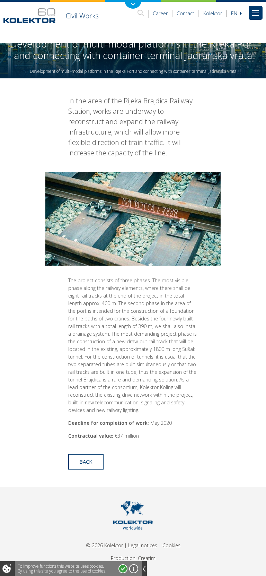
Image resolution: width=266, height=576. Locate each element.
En (235, 13)
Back (85, 461)
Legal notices (142, 545)
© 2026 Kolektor (104, 545)
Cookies (171, 545)
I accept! (122, 568)
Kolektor (212, 13)
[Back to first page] (133, 538)
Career (160, 13)
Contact (185, 13)
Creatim (147, 558)
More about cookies (133, 568)
